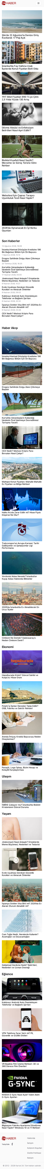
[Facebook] (12, 1144)
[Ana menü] (38, 3)
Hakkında (31, 1138)
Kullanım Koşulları (34, 1148)
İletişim (30, 1143)
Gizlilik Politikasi (34, 1153)
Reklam (30, 1158)
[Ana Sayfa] (9, 3)
